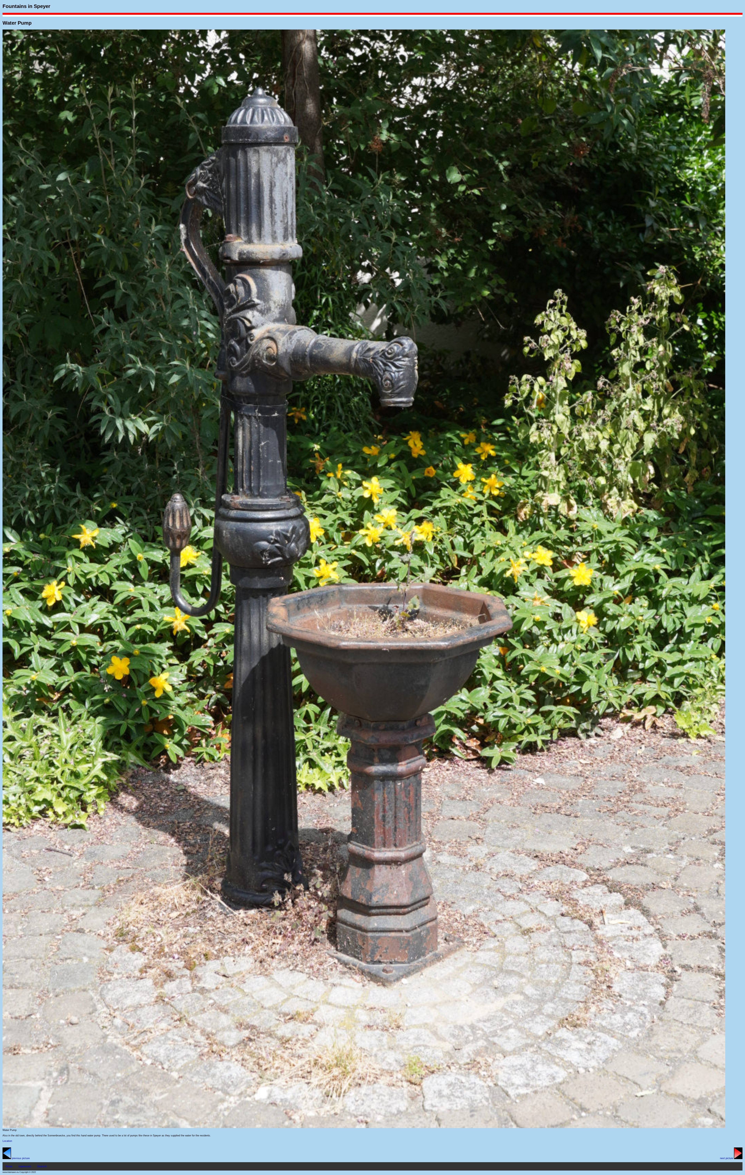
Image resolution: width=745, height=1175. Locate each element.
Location (7, 1140)
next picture (727, 1158)
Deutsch (42, 1166)
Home (9, 1166)
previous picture (20, 1158)
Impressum (24, 1166)
